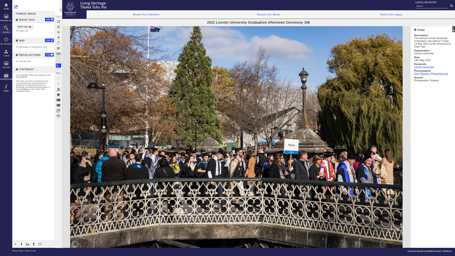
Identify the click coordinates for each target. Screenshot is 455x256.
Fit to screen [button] (58, 27)
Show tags (23, 26)
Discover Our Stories (268, 14)
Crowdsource (6, 79)
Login (6, 56)
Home (6, 9)
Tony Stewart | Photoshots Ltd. (431, 73)
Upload (6, 67)
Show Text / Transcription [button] (58, 73)
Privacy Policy (17, 251)
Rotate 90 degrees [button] (58, 43)
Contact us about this (58, 105)
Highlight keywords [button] (58, 84)
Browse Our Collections (146, 14)
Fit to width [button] (58, 32)
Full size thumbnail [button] (58, 21)
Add (48, 19)
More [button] (6, 91)
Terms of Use (30, 251)
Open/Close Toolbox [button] (60, 6)
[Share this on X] (15, 242)
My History (6, 44)
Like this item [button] (58, 100)
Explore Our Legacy (391, 14)
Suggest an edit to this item (16, 7)
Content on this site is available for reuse (424, 251)
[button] (58, 65)
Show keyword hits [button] (58, 78)
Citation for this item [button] (58, 116)
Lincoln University (424, 66)
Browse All (6, 21)
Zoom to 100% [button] (58, 48)
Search (6, 32)
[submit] (451, 6)
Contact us (447, 251)
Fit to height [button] (58, 37)
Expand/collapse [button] (453, 29)
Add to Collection (58, 94)
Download (58, 89)
